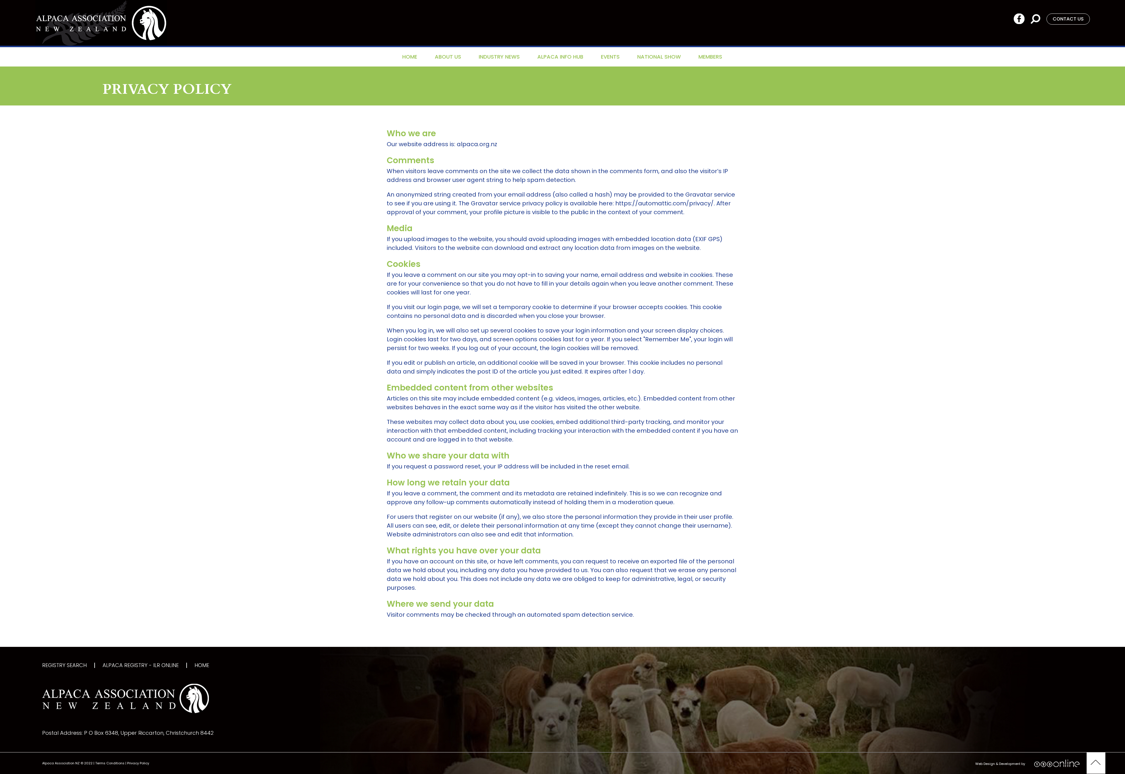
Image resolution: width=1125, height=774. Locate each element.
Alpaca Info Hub (560, 56)
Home (409, 56)
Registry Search (64, 665)
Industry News (499, 56)
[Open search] (1035, 18)
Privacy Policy (138, 763)
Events (610, 56)
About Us (448, 56)
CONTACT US (1068, 19)
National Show (659, 56)
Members (710, 56)
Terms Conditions (110, 763)
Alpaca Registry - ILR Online (141, 665)
